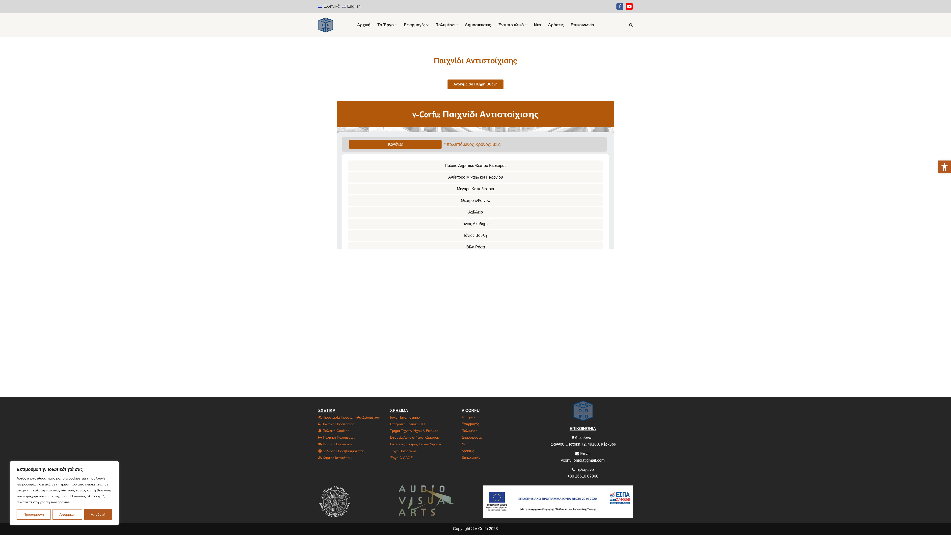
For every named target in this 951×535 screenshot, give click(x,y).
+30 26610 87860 (582, 476)
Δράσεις (556, 25)
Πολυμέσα (469, 431)
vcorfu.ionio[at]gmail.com (583, 460)
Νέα (537, 25)
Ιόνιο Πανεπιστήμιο (405, 417)
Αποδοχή (98, 514)
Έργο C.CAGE (401, 458)
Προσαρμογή (34, 514)
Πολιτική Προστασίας (337, 424)
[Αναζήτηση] (631, 25)
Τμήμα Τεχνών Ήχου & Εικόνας (414, 431)
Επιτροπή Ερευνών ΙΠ (407, 424)
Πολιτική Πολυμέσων (338, 437)
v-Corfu (481, 529)
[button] (944, 166)
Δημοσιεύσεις (478, 25)
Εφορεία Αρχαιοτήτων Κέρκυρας (415, 437)
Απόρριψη (67, 514)
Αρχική (363, 25)
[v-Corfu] (325, 24)
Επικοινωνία (582, 25)
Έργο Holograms (403, 451)
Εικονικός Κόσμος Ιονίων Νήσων (415, 444)
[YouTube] (629, 6)
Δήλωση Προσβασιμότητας (343, 451)
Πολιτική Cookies (335, 431)
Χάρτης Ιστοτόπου (337, 458)
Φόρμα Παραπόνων (337, 444)
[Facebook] (619, 6)
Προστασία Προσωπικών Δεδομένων (351, 417)
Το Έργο (468, 417)
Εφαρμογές (470, 424)
